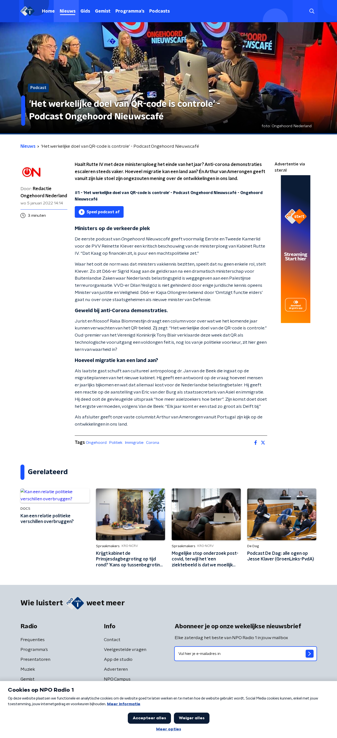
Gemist (103, 11)
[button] (312, 11)
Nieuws (67, 11)
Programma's (129, 11)
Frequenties (32, 640)
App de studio (118, 659)
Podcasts (159, 11)
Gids (85, 11)
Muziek (27, 669)
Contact (112, 640)
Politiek (115, 443)
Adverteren (116, 669)
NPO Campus (117, 679)
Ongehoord (96, 443)
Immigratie (134, 443)
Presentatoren (35, 659)
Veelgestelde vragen (125, 650)
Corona (152, 443)
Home (48, 11)
